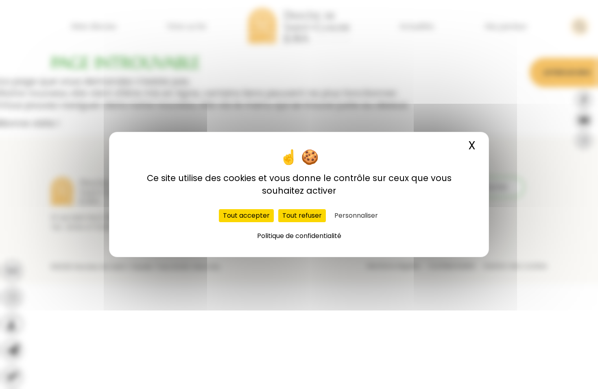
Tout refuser (302, 215)
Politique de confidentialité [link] (299, 235)
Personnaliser (356, 215)
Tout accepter (246, 215)
